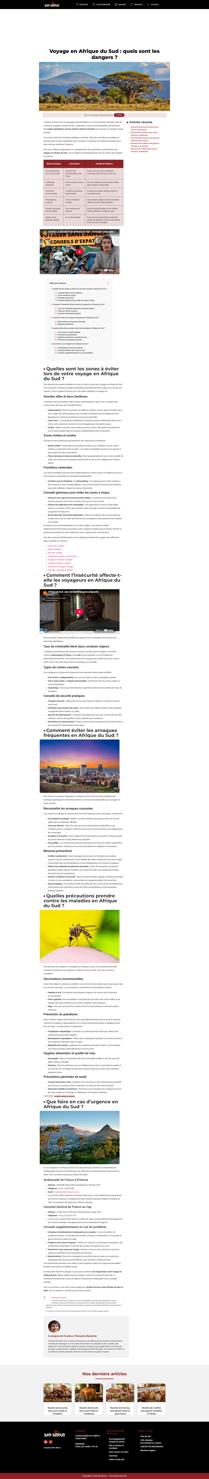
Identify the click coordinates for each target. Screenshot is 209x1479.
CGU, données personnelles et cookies (150, 1441)
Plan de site (145, 1436)
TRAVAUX (138, 4)
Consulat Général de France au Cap (71, 350)
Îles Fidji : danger (55, 553)
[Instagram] (50, 1442)
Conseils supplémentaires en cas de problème (75, 353)
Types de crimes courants (67, 311)
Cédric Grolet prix (116, 1459)
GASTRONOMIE (103, 4)
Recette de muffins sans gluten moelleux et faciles (151, 1411)
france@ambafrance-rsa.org (66, 1192)
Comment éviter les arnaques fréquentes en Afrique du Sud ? (76, 318)
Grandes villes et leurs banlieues (70, 293)
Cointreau (113, 1456)
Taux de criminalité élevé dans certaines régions (76, 308)
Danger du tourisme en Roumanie (62, 556)
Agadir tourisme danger (64, 1096)
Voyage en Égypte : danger (59, 563)
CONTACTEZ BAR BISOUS (151, 1447)
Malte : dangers (54, 549)
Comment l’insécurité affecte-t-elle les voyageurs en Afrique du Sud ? (79, 304)
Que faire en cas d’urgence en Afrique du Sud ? (70, 344)
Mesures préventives (65, 324)
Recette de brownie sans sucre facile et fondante (57, 1411)
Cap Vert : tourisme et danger (60, 570)
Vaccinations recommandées (69, 332)
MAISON (122, 4)
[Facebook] (46, 1442)
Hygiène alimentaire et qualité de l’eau (72, 337)
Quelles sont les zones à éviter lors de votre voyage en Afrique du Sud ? (80, 289)
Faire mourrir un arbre (118, 1452)
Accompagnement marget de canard (117, 1440)
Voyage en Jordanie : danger (60, 560)
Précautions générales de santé (70, 340)
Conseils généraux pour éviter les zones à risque (76, 300)
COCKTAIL (83, 4)
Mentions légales (148, 1450)
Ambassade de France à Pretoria (70, 348)
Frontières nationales (66, 298)
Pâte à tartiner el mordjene (116, 1446)
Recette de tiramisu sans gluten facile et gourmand (120, 1411)
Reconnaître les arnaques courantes (71, 322)
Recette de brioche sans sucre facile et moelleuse (88, 1411)
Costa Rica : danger (56, 546)
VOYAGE (154, 4)
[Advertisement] (104, 25)
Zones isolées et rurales (67, 295)
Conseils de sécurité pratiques (69, 313)
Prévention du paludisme (67, 335)
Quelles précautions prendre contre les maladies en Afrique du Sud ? (79, 328)
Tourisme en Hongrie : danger (60, 567)
